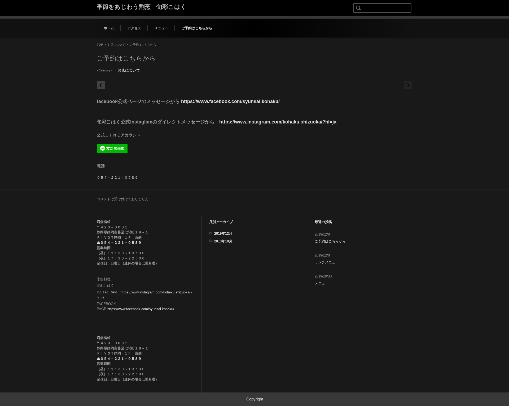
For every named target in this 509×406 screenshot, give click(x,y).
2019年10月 (223, 241)
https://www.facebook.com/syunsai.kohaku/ (230, 101)
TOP (100, 44)
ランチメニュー (327, 262)
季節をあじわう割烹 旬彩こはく (141, 6)
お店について (116, 44)
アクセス (134, 28)
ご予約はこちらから (196, 28)
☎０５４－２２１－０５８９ (119, 243)
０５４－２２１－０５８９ (117, 178)
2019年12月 (223, 234)
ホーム (109, 28)
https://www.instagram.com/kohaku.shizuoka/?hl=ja (277, 122)
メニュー (161, 28)
